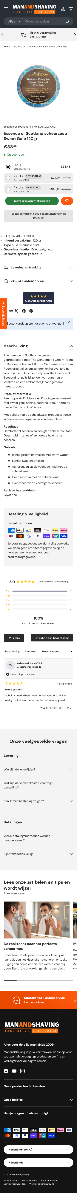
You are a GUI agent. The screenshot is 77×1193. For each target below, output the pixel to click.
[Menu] (6, 9)
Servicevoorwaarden (15, 1183)
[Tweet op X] (16, 311)
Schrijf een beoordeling (54, 639)
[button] (71, 9)
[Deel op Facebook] (23, 311)
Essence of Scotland (16, 126)
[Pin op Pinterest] (31, 311)
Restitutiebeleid (49, 1180)
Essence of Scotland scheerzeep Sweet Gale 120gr (40, 46)
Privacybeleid (11, 1180)
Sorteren (31, 651)
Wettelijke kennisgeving (41, 1183)
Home (7, 46)
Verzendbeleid (30, 1180)
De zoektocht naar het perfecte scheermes (30, 946)
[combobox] (38, 21)
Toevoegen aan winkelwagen (32, 201)
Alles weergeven (15, 893)
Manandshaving (20, 1174)
